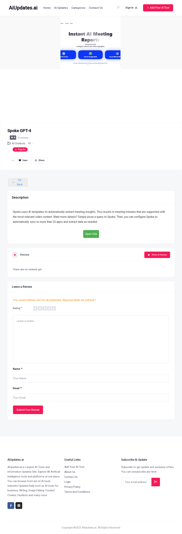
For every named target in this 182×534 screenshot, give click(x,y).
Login (67, 481)
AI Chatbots (18, 143)
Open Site (91, 234)
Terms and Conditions (77, 491)
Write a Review (159, 254)
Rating (17, 308)
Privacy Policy (72, 486)
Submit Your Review (28, 409)
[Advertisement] (91, 96)
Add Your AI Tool (74, 467)
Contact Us (96, 7)
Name (17, 368)
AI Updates (61, 7)
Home (47, 7)
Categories (78, 7)
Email (17, 388)
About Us (69, 472)
